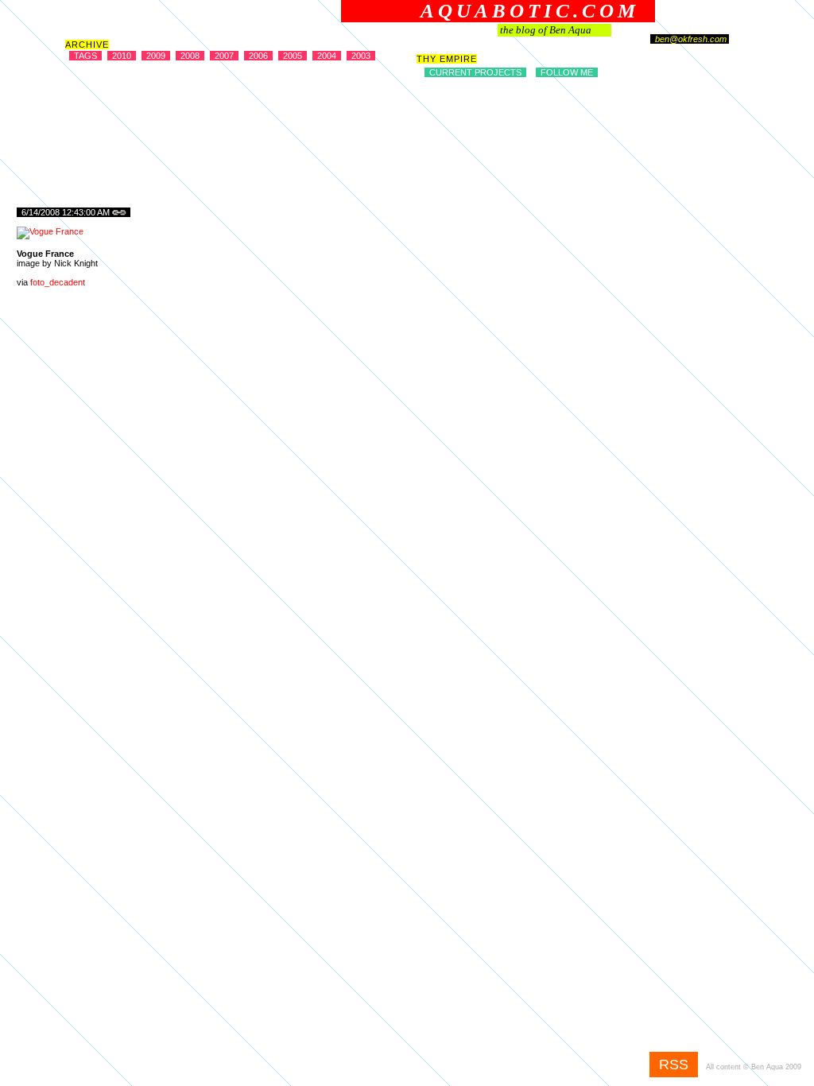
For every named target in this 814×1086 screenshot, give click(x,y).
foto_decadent (57, 282)
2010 (121, 55)
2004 (326, 55)
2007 (224, 55)
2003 (360, 55)
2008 (190, 55)
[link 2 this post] (119, 212)
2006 (258, 55)
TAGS (85, 55)
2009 (155, 55)
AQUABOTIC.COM (530, 10)
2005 (292, 55)
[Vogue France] (50, 231)
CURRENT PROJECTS (475, 72)
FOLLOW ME (567, 72)
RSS (673, 1064)
